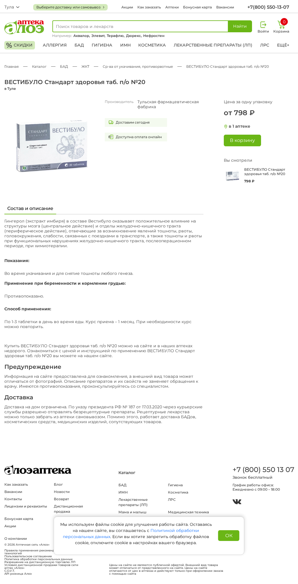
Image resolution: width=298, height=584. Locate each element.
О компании (15, 538)
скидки (19, 45)
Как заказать (149, 7)
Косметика (152, 45)
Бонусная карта (197, 7)
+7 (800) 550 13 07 (263, 469)
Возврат (61, 499)
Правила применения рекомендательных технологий (36, 552)
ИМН (125, 45)
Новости (62, 491)
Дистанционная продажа (68, 509)
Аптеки (172, 7)
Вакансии (225, 7)
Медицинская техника (188, 512)
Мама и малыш (132, 512)
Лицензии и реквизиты (25, 506)
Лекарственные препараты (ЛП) (213, 45)
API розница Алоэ (18, 573)
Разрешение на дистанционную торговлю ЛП (39, 562)
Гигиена (102, 45)
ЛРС (264, 45)
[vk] (237, 502)
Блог (58, 484)
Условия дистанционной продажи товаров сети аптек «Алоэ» (41, 566)
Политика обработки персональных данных (38, 559)
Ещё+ (283, 45)
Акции (127, 7)
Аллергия (55, 45)
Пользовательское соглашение (28, 556)
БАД (79, 45)
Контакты (13, 499)
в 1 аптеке (239, 126)
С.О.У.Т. (9, 570)
